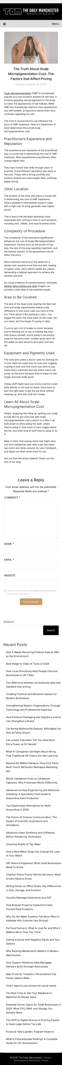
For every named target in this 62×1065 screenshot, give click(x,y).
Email (9, 559)
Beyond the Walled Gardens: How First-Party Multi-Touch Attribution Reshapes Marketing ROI (32, 767)
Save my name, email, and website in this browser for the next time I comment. (31, 592)
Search (8, 621)
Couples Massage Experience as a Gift (28, 897)
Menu (55, 23)
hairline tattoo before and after (20, 286)
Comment (12, 497)
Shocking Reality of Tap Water (23, 844)
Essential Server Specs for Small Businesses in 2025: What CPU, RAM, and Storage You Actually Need (33, 1008)
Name (9, 543)
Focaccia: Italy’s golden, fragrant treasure (30, 1031)
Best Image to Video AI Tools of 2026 (27, 663)
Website (10, 575)
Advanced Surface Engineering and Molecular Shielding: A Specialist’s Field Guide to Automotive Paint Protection (33, 794)
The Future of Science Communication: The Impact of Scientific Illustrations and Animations (31, 821)
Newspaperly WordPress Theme (31, 1060)
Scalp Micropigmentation (17, 93)
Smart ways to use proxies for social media (31, 985)
